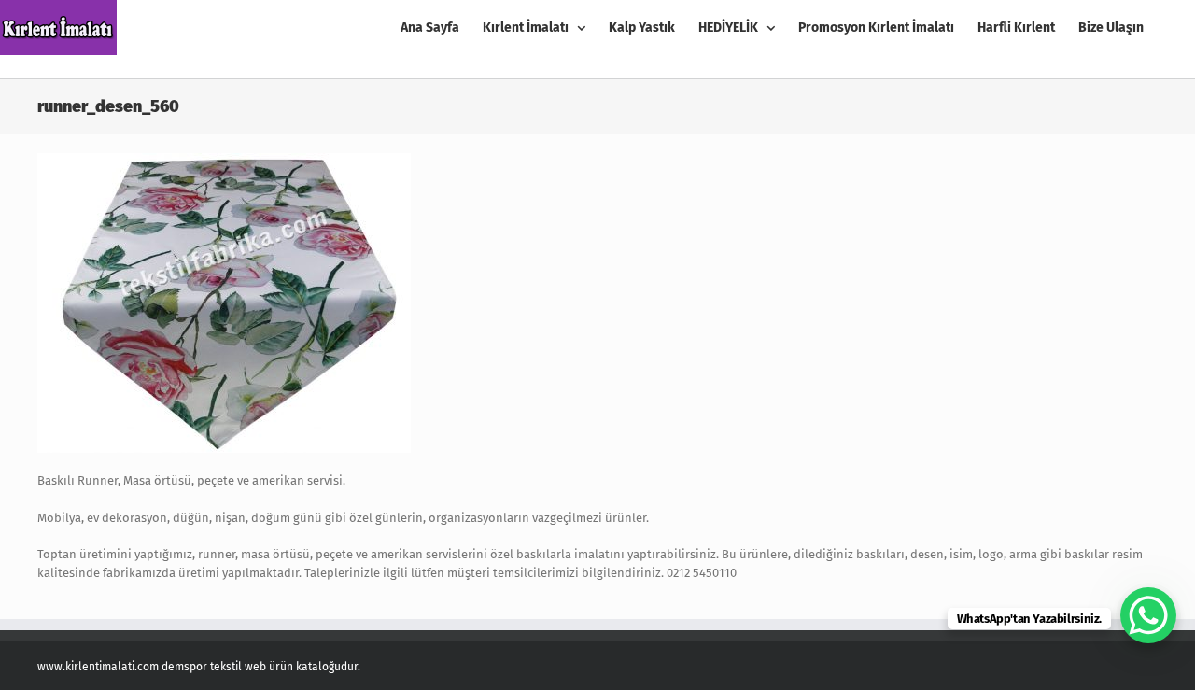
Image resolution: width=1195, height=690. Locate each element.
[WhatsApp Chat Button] (1148, 615)
